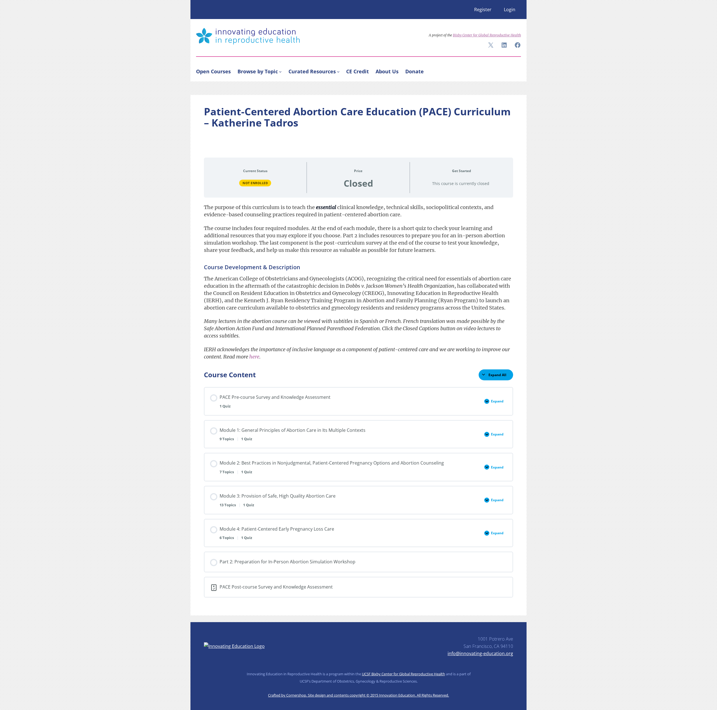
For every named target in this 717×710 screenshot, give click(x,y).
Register (483, 9)
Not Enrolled (255, 183)
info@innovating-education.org (480, 653)
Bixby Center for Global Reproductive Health (487, 35)
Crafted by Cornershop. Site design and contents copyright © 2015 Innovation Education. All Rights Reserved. (358, 695)
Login (509, 9)
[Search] (514, 70)
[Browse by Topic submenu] (280, 71)
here (254, 356)
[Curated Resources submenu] (338, 71)
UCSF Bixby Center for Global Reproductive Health (403, 673)
